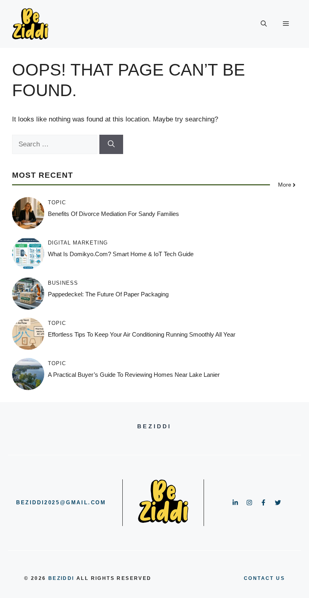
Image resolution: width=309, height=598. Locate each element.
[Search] (111, 144)
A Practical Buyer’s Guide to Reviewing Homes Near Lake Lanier (134, 374)
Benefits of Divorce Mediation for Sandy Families (113, 213)
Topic (57, 202)
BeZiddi (61, 578)
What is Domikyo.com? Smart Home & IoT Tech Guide (121, 254)
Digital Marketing (78, 242)
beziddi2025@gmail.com (61, 502)
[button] (264, 24)
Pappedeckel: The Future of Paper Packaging (108, 294)
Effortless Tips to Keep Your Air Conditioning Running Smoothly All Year (141, 334)
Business (63, 283)
